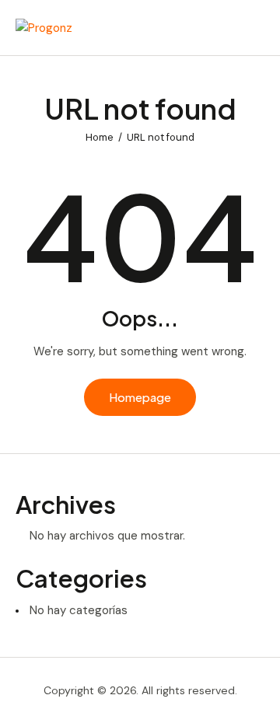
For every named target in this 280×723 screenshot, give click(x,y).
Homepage (140, 396)
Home (100, 137)
